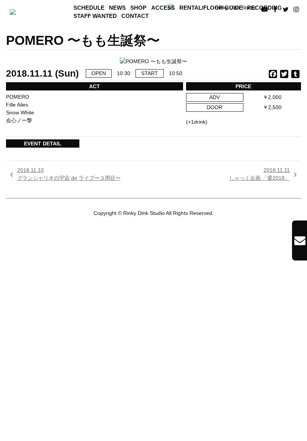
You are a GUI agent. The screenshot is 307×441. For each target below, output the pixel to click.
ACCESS (163, 8)
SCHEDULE (88, 8)
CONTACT (135, 16)
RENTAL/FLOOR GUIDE (211, 8)
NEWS (117, 8)
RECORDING (264, 8)
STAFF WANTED (95, 16)
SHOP (138, 8)
